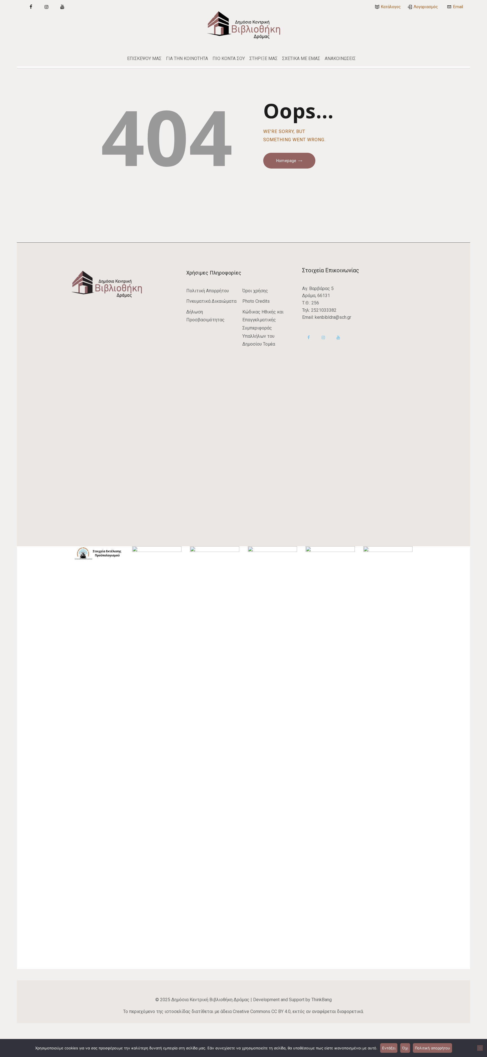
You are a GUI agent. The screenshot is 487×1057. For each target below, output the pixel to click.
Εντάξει (388, 1048)
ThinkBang (321, 999)
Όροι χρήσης (255, 290)
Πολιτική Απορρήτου (207, 290)
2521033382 (324, 310)
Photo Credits (256, 301)
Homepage (286, 160)
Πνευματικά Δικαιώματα (211, 301)
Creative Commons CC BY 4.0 (262, 1011)
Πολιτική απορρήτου (432, 1048)
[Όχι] (480, 1048)
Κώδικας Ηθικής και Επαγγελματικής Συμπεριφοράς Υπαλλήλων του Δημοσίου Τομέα (263, 328)
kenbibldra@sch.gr (333, 317)
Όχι (405, 1048)
